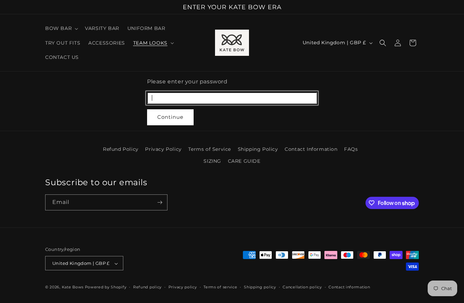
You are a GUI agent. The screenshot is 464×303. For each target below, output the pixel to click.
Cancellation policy (302, 287)
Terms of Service (209, 149)
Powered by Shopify (106, 287)
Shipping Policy (258, 149)
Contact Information (311, 149)
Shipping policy (260, 287)
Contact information (349, 287)
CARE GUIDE (244, 161)
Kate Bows (73, 287)
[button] (61, 28)
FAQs (351, 149)
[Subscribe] (159, 202)
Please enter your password (187, 81)
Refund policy (147, 287)
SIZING (212, 161)
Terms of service (220, 287)
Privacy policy (182, 287)
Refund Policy (121, 149)
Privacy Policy (163, 149)
